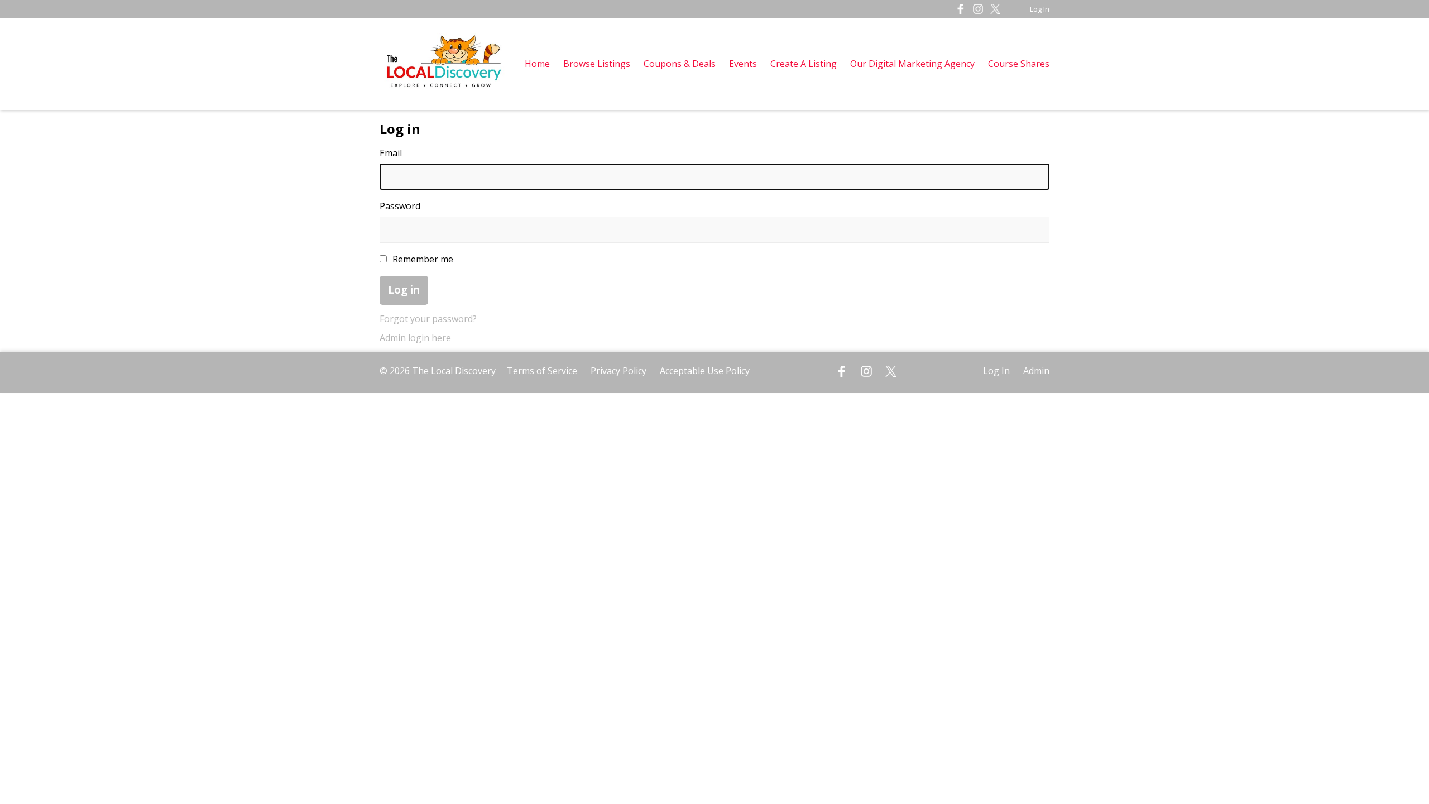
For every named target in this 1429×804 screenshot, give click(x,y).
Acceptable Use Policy (705, 371)
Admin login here (415, 338)
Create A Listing (804, 64)
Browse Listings (596, 64)
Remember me (422, 259)
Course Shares (1018, 64)
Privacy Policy (618, 371)
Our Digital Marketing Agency (912, 64)
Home (537, 64)
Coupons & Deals (680, 64)
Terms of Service (542, 371)
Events (743, 64)
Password (400, 206)
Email (391, 153)
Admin (1036, 371)
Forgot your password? (428, 319)
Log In (1039, 9)
